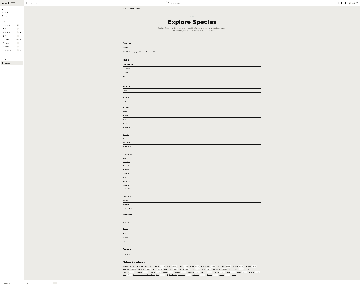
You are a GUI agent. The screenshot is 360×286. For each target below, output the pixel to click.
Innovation (126, 162)
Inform (125, 101)
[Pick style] (342, 3)
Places (236, 269)
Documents (141, 269)
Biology (125, 200)
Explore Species (172, 275)
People (231, 269)
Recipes (152, 272)
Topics (234, 275)
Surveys (216, 272)
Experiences (168, 269)
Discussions (126, 269)
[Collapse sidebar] (27, 3)
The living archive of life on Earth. (144, 275)
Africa (124, 158)
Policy (125, 150)
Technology (126, 80)
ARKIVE (124, 9)
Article (125, 90)
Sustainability (127, 189)
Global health (127, 146)
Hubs (192, 269)
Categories (196, 275)
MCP (354, 283)
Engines (251, 272)
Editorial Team (127, 254)
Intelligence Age (128, 208)
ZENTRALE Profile (128, 197)
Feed (124, 275)
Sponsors (126, 204)
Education (126, 72)
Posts (247, 269)
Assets (169, 266)
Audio (180, 266)
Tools (228, 272)
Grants (181, 269)
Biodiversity (126, 112)
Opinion (125, 237)
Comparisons (221, 266)
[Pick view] (345, 3)
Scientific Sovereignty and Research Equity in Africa (139, 52)
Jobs (124, 131)
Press (124, 241)
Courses (235, 266)
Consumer (126, 223)
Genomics (126, 135)
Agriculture (126, 127)
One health (126, 166)
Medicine (125, 193)
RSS (350, 283)
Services (177, 272)
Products (126, 272)
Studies (203, 272)
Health (125, 76)
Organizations (217, 269)
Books (192, 266)
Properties (139, 272)
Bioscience (126, 142)
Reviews (165, 272)
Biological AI (126, 181)
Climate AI (126, 185)
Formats (209, 275)
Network (125, 115)
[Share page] (338, 3)
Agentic (157, 266)
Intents (222, 275)
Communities (205, 266)
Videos (239, 272)
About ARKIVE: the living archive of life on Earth (138, 266)
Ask (357, 283)
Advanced (126, 219)
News (124, 233)
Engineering (126, 173)
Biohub (125, 177)
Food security (127, 154)
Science (125, 123)
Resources (126, 169)
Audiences (181, 275)
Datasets (248, 266)
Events (154, 269)
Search (7, 16)
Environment (127, 68)
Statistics (191, 272)
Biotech (125, 139)
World (124, 119)
